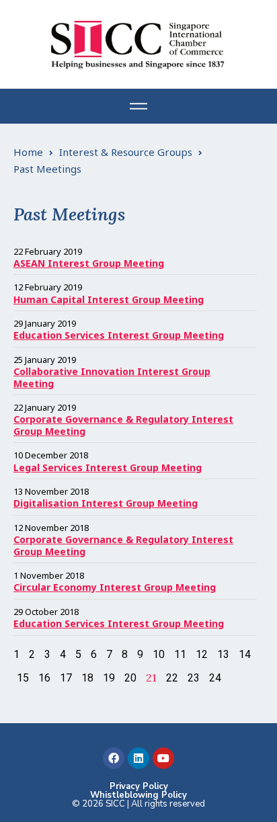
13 (223, 654)
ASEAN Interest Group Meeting (88, 263)
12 (202, 654)
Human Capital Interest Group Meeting (108, 299)
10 (159, 654)
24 (215, 677)
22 (172, 677)
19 (109, 677)
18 (87, 677)
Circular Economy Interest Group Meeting (114, 587)
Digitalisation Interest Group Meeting (105, 503)
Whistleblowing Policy (138, 795)
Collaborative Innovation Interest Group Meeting (111, 377)
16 (44, 677)
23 (194, 677)
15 (23, 677)
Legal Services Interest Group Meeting (107, 467)
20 (130, 677)
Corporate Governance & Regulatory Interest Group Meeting (123, 425)
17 (66, 677)
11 (180, 654)
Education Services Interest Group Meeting (118, 335)
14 (245, 654)
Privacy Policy (139, 786)
